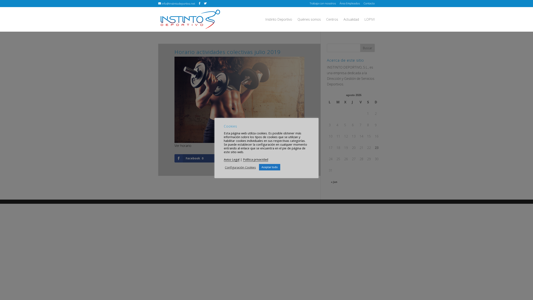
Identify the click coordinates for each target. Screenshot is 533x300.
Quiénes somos (309, 20)
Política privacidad (255, 159)
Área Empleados (350, 3)
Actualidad (351, 20)
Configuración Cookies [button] (240, 167)
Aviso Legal (231, 159)
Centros (332, 20)
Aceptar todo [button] (270, 167)
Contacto (369, 3)
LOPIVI (369, 20)
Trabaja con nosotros (323, 3)
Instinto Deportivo (278, 20)
